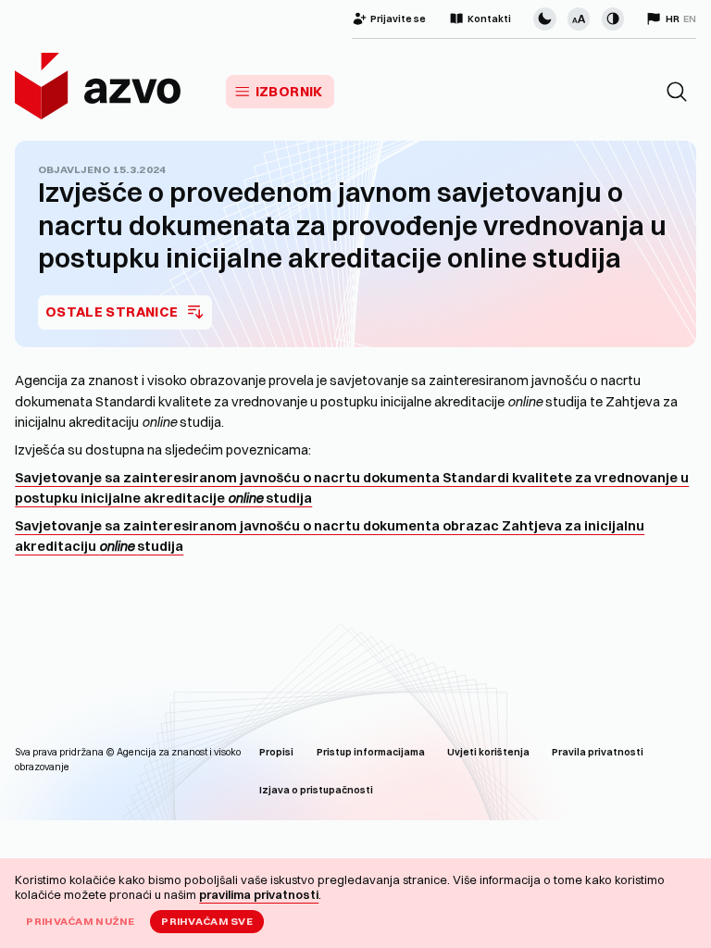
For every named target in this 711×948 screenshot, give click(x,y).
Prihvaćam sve (207, 921)
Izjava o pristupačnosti (316, 790)
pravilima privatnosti (258, 894)
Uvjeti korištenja (488, 752)
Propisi (276, 752)
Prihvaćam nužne (80, 921)
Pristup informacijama (371, 752)
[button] (677, 92)
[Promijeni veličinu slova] (579, 18)
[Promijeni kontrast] (613, 18)
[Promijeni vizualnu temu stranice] (544, 18)
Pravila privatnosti (597, 752)
